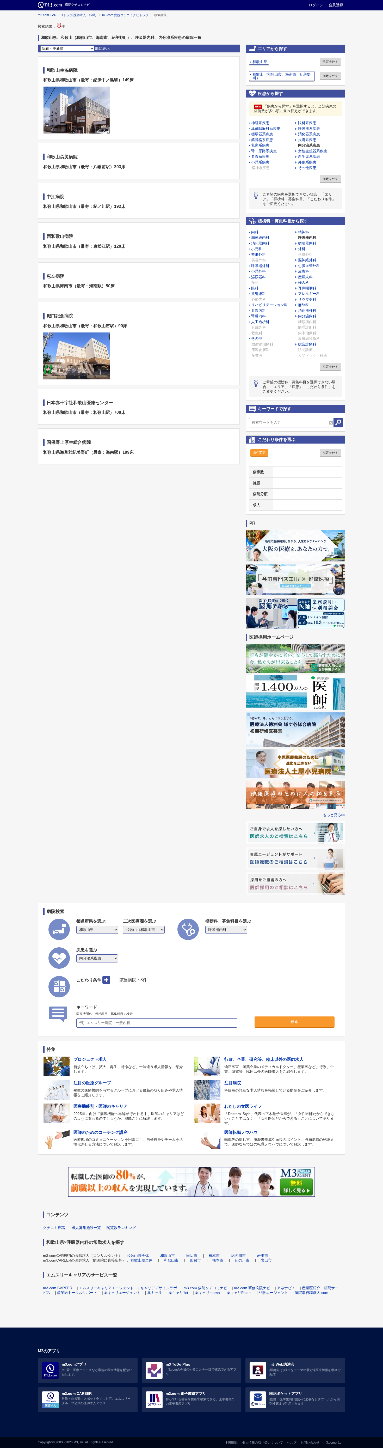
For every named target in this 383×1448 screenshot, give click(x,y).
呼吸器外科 (260, 266)
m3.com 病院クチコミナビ (205, 1288)
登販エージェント (273, 1293)
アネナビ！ (286, 1288)
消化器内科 (260, 243)
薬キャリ (154, 1293)
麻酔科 (303, 305)
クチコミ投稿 (54, 1228)
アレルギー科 (309, 294)
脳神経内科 (260, 237)
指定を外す (330, 61)
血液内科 (258, 310)
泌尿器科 (258, 277)
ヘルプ (291, 1442)
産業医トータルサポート (77, 1293)
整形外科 (258, 254)
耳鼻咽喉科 (307, 288)
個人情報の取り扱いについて (262, 1442)
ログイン (316, 5)
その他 (256, 338)
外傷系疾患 (307, 162)
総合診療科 (307, 344)
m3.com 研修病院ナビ (252, 1288)
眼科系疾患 (307, 123)
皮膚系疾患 (307, 140)
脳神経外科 (307, 260)
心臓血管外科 (309, 266)
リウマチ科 (307, 299)
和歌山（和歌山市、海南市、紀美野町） (281, 76)
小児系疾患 (260, 162)
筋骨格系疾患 (262, 140)
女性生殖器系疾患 (312, 151)
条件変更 (259, 453)
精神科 (303, 232)
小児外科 (258, 271)
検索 (294, 1021)
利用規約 (232, 1442)
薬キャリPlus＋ (239, 1293)
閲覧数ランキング (121, 1228)
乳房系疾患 (260, 145)
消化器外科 (307, 310)
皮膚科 (303, 271)
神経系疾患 (260, 123)
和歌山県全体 (138, 1255)
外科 (301, 249)
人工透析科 (260, 322)
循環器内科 (307, 243)
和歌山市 (167, 1255)
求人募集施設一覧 (86, 1228)
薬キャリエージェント (122, 1293)
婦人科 (303, 282)
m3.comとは (332, 1442)
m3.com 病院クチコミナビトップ (125, 15)
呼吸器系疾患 (309, 128)
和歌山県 (259, 62)
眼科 (254, 288)
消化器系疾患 (309, 134)
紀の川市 (238, 1255)
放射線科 (258, 294)
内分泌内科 (307, 316)
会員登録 (336, 5)
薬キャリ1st (178, 1293)
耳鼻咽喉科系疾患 (265, 128)
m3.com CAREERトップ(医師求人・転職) (67, 15)
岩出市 (262, 1255)
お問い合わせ (310, 1442)
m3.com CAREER (57, 1288)
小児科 (256, 249)
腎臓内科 (258, 316)
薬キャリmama (207, 1293)
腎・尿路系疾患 (264, 151)
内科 (254, 232)
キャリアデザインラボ (158, 1288)
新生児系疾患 (309, 156)
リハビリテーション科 (269, 305)
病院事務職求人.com (311, 1293)
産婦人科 (305, 277)
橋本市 (214, 1255)
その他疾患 (307, 168)
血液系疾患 (260, 156)
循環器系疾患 (262, 134)
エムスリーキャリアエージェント (106, 1288)
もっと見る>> (334, 815)
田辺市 (191, 1255)
